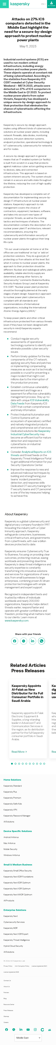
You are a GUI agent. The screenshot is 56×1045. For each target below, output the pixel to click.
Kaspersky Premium (12, 798)
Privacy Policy (8, 966)
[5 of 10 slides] (26, 763)
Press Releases (8, 1010)
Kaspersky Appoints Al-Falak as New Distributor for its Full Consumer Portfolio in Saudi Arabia (27, 693)
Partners (6, 992)
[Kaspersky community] (42, 1030)
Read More (18, 751)
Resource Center (9, 1004)
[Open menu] (4, 4)
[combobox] (43, 4)
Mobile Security (10, 849)
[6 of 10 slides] (30, 763)
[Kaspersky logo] (20, 4)
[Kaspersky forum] (49, 1030)
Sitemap (6, 1016)
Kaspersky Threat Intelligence (17, 940)
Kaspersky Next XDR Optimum (17, 888)
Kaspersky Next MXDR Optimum (18, 894)
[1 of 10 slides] (12, 763)
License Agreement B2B (11, 972)
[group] (28, 718)
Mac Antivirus (9, 843)
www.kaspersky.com (17, 620)
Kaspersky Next (11, 916)
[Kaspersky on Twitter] (14, 1029)
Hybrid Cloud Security (13, 946)
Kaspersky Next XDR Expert (16, 934)
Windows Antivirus (12, 855)
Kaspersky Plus (10, 792)
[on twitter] (23, 641)
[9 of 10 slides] (40, 763)
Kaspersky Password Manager (17, 815)
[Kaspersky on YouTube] (28, 1029)
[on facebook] (14, 641)
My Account (51, 5)
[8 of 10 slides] (37, 763)
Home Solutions (12, 779)
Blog (5, 998)
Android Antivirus (11, 837)
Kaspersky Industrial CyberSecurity (30, 432)
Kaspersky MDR (10, 928)
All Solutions (9, 821)
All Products (9, 900)
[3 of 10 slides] (19, 763)
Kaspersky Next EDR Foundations (18, 876)
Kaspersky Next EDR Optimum (17, 882)
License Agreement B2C (39, 966)
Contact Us (7, 980)
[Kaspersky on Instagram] (35, 1029)
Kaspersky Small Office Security (18, 870)
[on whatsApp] (41, 641)
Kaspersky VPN (10, 810)
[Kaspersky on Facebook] (6, 1029)
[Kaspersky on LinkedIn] (21, 1029)
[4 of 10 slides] (22, 763)
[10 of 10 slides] (44, 763)
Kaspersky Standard (13, 786)
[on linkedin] (32, 641)
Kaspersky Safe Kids (13, 804)
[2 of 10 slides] (15, 763)
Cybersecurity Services (14, 922)
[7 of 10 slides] (33, 763)
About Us (7, 986)
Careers (6, 1022)
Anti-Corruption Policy (22, 966)
